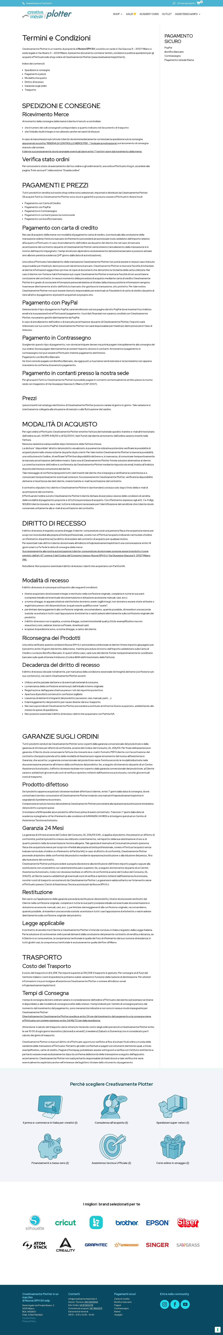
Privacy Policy (29, 1321)
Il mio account (186, 3)
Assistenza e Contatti (39, 3)
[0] (198, 3)
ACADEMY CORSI (149, 14)
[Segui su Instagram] (164, 1304)
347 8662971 (96, 1308)
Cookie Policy (29, 1318)
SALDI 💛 (131, 14)
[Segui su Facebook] (174, 1304)
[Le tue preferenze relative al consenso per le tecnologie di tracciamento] (218, 1330)
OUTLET (167, 14)
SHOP (116, 14)
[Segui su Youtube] (185, 1304)
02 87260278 (86, 1305)
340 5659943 (91, 1302)
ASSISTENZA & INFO (186, 14)
